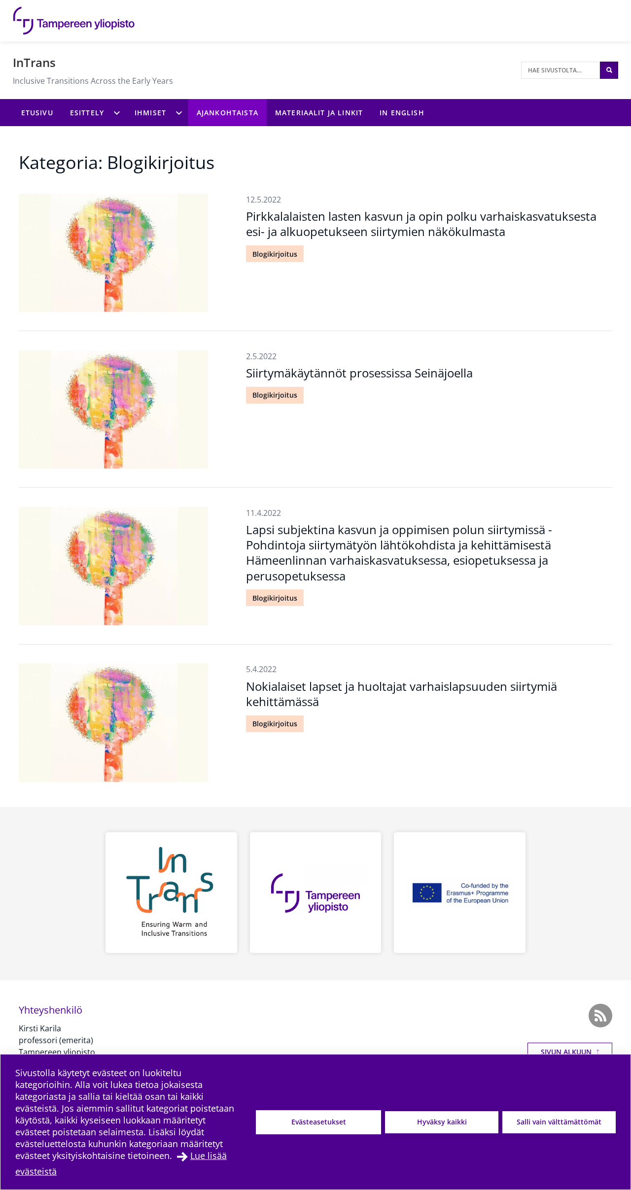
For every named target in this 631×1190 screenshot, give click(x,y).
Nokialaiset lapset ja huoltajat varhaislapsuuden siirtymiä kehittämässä (401, 694)
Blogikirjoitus (274, 254)
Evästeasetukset (318, 1121)
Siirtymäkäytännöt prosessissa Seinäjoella (359, 373)
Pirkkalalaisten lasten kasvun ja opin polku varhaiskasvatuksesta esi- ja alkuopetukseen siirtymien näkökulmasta (421, 223)
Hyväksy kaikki (442, 1121)
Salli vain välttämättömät (559, 1121)
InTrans (34, 62)
